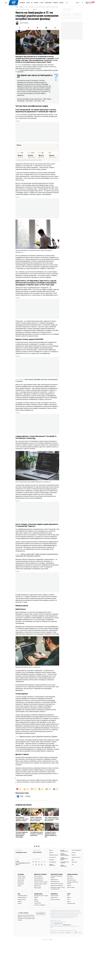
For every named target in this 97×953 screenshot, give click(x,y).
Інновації (22, 2)
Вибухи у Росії (37, 885)
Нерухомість (54, 893)
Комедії (19, 901)
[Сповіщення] (83, 3)
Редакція (51, 852)
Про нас (51, 850)
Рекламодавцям (52, 862)
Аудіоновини (21, 883)
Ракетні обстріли (38, 876)
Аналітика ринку (54, 895)
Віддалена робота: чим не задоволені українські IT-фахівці (38, 736)
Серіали (19, 903)
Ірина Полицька (24, 23)
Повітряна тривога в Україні (40, 882)
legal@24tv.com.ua (67, 924)
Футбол (69, 897)
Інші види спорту (71, 903)
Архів (73, 859)
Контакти (74, 852)
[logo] (13, 3)
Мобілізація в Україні (57, 874)
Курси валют (70, 878)
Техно (16, 6)
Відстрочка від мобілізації (57, 885)
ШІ (32, 2)
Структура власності (76, 857)
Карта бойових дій (38, 878)
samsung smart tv (78, 932)
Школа (35, 899)
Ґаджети (55, 2)
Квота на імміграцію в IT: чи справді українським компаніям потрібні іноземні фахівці (42, 6)
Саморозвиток (37, 903)
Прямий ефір (21, 880)
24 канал (18, 65)
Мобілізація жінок (55, 881)
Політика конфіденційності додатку (64, 858)
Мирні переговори (38, 880)
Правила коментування (63, 866)
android (54, 932)
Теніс (68, 899)
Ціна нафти (70, 876)
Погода (19, 885)
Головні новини (21, 876)
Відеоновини (21, 882)
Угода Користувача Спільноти (64, 862)
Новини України (21, 878)
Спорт (68, 893)
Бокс (68, 895)
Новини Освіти (38, 893)
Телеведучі (51, 859)
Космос (36, 2)
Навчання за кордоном (39, 905)
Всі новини (21, 874)
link (33, 862)
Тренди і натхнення (55, 899)
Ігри (72, 864)
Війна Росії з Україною (40, 874)
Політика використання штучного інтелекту (64, 854)
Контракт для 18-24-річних (57, 883)
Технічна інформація (76, 850)
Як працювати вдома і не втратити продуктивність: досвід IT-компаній (36, 71)
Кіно (19, 893)
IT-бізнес (21, 6)
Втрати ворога (37, 887)
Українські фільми (22, 897)
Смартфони (48, 2)
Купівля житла (54, 897)
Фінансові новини (71, 880)
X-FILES (42, 2)
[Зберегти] (55, 28)
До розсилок (40, 913)
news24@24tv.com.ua (21, 852)
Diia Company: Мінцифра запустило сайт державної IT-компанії (36, 380)
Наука (28, 2)
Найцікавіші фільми (22, 895)
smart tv (70, 932)
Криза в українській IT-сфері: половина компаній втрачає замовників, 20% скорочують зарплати (36, 555)
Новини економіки (72, 874)
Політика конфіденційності (64, 851)
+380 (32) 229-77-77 (58, 923)
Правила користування (52, 865)
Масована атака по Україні (40, 883)
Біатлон (69, 901)
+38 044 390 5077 (37, 852)
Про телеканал (52, 857)
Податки (69, 885)
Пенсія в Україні (71, 887)
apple (62, 932)
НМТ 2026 (36, 901)
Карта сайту (74, 862)
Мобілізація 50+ (54, 879)
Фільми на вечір (21, 899)
